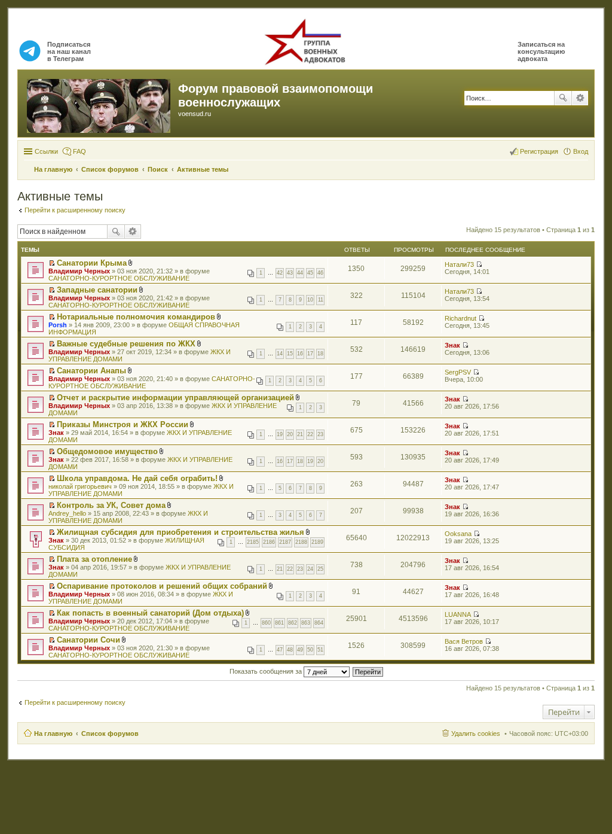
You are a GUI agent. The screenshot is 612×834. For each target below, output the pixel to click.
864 (318, 623)
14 (280, 354)
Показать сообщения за (267, 671)
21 (300, 434)
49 (300, 650)
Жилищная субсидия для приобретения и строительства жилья (180, 532)
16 (300, 354)
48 (290, 650)
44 (300, 273)
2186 (269, 542)
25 (320, 569)
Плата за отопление (94, 559)
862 (292, 623)
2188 (301, 542)
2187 (285, 542)
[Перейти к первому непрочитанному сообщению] (51, 263)
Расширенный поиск (580, 98)
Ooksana (458, 533)
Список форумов (110, 733)
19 (280, 434)
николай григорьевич (80, 486)
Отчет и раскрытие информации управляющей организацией (175, 397)
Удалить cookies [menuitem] (475, 733)
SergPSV (458, 372)
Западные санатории (97, 289)
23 (320, 434)
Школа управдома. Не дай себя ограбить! (137, 478)
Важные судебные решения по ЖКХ (126, 343)
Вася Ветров (464, 641)
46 (320, 273)
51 (320, 650)
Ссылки (46, 151)
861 (279, 623)
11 (320, 300)
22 (310, 434)
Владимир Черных (79, 271)
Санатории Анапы (91, 370)
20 (290, 434)
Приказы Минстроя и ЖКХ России (122, 424)
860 (266, 623)
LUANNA (458, 614)
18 (320, 354)
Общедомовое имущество (107, 451)
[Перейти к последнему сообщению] (479, 264)
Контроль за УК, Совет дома (111, 505)
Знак (452, 345)
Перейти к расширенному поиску (75, 210)
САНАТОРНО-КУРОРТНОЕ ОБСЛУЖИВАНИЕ (118, 278)
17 (310, 354)
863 (305, 623)
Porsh (57, 324)
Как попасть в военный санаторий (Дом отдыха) (150, 612)
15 (290, 354)
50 (310, 650)
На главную (53, 733)
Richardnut (460, 318)
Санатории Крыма (92, 262)
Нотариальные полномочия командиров (136, 316)
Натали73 (459, 264)
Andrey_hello (67, 513)
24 (310, 569)
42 (280, 273)
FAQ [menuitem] (79, 151)
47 (280, 650)
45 (310, 273)
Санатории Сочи (88, 639)
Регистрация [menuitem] (539, 151)
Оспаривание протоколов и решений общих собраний (162, 586)
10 (310, 300)
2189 (317, 542)
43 (290, 273)
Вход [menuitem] (580, 151)
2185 (253, 542)
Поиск (563, 98)
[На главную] (99, 103)
